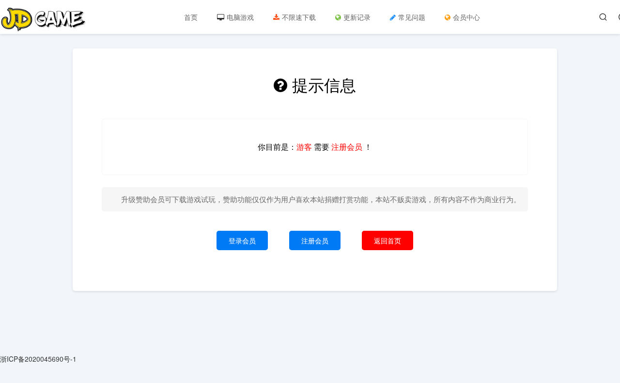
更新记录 (357, 17)
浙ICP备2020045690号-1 (38, 359)
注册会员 (314, 240)
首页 (191, 17)
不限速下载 (299, 17)
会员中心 (466, 17)
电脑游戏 (240, 17)
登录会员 (242, 240)
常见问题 (411, 17)
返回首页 (387, 240)
